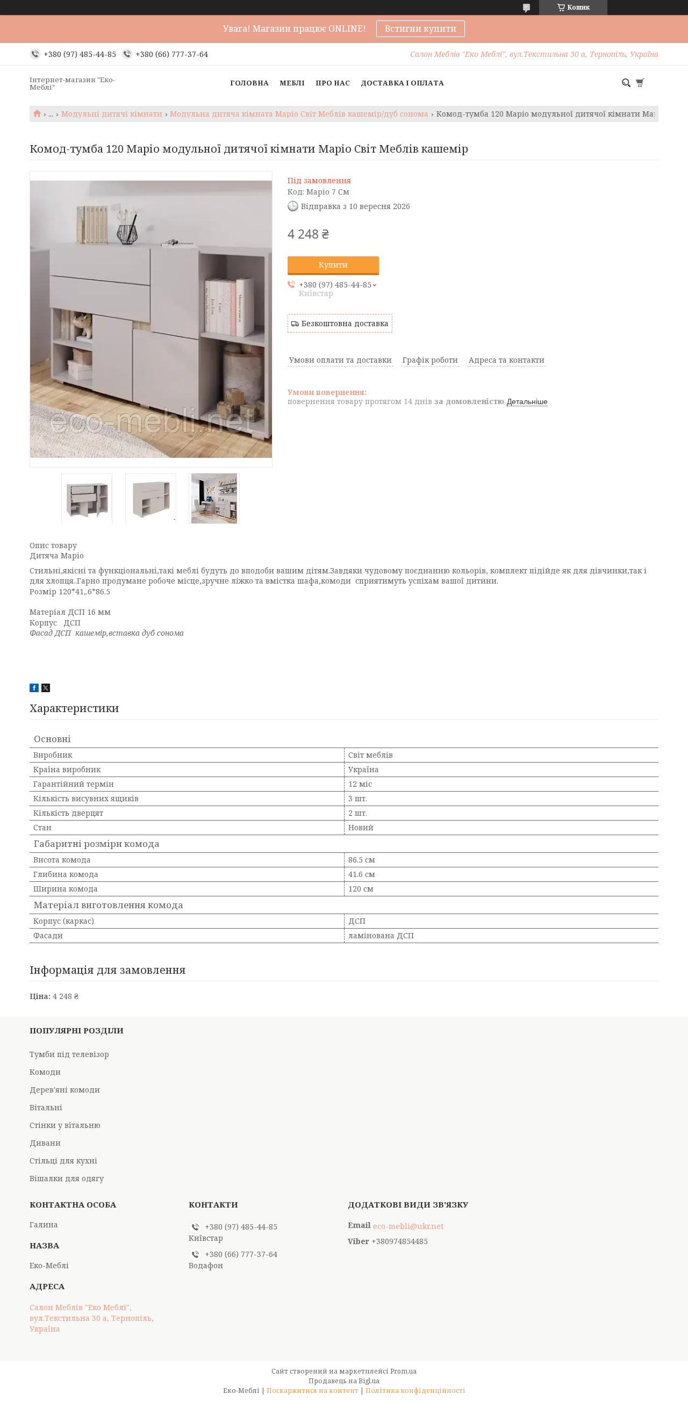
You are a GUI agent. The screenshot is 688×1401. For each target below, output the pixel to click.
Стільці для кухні (63, 1160)
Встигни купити (420, 28)
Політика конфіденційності (415, 1390)
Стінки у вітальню (65, 1125)
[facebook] (34, 689)
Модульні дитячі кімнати (111, 114)
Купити (333, 265)
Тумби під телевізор (69, 1054)
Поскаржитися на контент (313, 1390)
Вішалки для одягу (67, 1178)
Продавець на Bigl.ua (344, 1380)
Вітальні (46, 1107)
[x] (45, 689)
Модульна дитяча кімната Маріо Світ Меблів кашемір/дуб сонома (299, 114)
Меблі (292, 83)
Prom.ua (403, 1371)
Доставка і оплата (402, 83)
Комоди (45, 1072)
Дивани (45, 1143)
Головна (249, 83)
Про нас (333, 83)
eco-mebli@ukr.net (408, 1226)
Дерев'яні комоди (65, 1089)
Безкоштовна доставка (345, 323)
